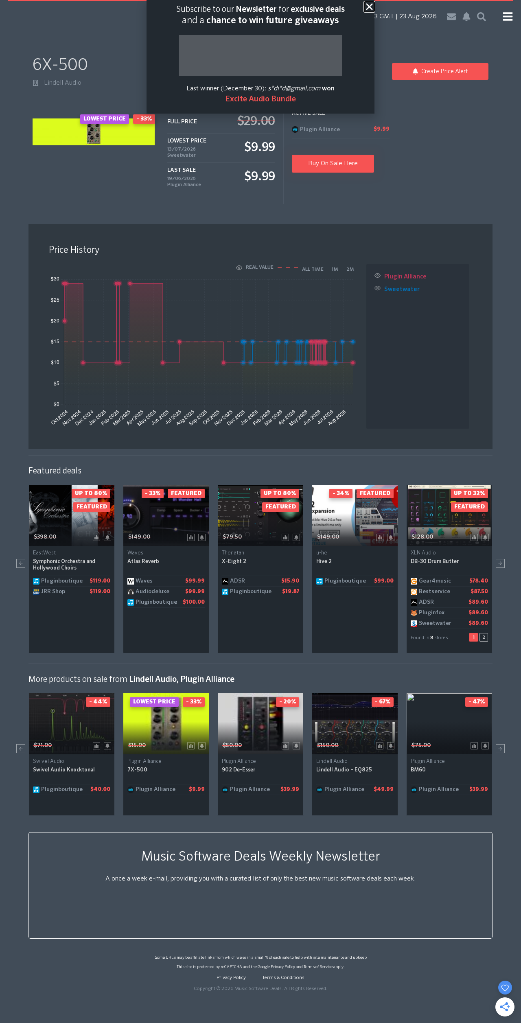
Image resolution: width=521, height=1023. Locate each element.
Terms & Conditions (283, 977)
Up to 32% (469, 493)
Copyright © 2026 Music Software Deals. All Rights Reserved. (260, 988)
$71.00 (43, 745)
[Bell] (466, 16)
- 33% (152, 493)
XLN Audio (423, 553)
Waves (135, 553)
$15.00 (137, 745)
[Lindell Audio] (36, 83)
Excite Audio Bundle (260, 99)
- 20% (287, 702)
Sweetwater (181, 155)
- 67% (382, 702)
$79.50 (232, 537)
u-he (321, 553)
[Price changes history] (97, 537)
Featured (92, 507)
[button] (20, 563)
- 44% (98, 702)
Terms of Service (318, 967)
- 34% (341, 493)
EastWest (44, 553)
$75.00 (421, 745)
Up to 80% (91, 493)
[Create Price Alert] (108, 537)
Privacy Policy (283, 967)
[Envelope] (451, 16)
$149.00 (139, 537)
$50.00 (232, 745)
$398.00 (45, 537)
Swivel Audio (48, 761)
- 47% (476, 702)
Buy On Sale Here (333, 163)
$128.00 (422, 537)
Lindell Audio (62, 83)
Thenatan (233, 553)
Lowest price (154, 702)
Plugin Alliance (184, 184)
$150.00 (327, 745)
